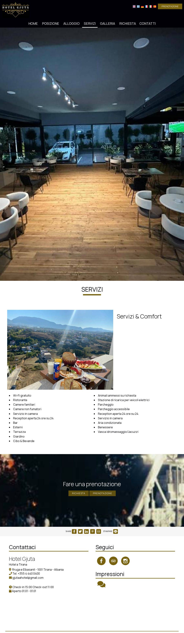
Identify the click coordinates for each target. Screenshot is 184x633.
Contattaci (22, 547)
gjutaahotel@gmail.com (27, 578)
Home (33, 23)
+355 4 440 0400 (29, 573)
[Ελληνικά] (138, 6)
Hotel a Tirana (18, 564)
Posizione (50, 23)
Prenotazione (170, 6)
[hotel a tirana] (15, 9)
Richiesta (127, 23)
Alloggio (71, 23)
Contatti (147, 23)
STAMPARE (108, 531)
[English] (134, 6)
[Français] (146, 6)
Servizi (90, 23)
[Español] (154, 6)
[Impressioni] (101, 586)
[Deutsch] (142, 6)
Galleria (107, 23)
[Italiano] (150, 6)
